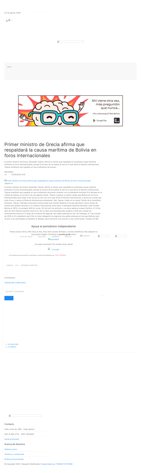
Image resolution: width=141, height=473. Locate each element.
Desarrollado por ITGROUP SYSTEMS (56, 464)
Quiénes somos (10, 449)
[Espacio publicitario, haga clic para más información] (70, 111)
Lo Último (12, 347)
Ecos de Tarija (26, 236)
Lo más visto (13, 344)
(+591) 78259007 (60, 255)
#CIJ (17, 265)
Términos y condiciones (14, 454)
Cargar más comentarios (15, 283)
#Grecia (10, 265)
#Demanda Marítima (29, 265)
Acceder (55, 249)
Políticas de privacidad (13, 459)
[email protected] (11, 439)
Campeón (55, 236)
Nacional (42, 236)
